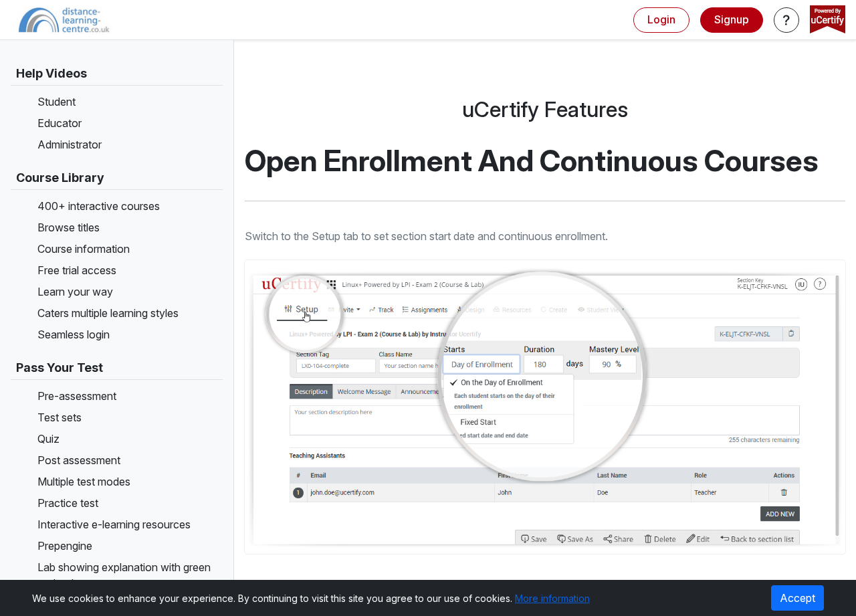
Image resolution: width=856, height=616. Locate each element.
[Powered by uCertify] (827, 20)
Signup (731, 19)
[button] (786, 20)
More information (552, 598)
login (661, 19)
